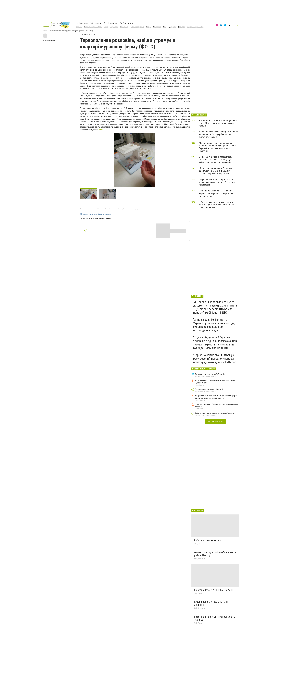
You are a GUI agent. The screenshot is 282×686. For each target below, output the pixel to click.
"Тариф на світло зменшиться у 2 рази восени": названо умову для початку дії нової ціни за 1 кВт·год (214, 358)
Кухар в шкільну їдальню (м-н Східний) (211, 603)
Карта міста (157, 27)
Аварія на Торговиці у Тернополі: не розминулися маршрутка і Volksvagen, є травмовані (218, 182)
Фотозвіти (181, 27)
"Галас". (101, 129)
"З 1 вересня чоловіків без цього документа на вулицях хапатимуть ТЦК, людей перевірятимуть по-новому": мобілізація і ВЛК (215, 307)
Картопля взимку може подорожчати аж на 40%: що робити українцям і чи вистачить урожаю (218, 134)
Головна (83, 23)
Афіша (106, 27)
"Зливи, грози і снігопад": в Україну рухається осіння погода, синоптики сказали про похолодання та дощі (214, 325)
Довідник (112, 23)
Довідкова (172, 27)
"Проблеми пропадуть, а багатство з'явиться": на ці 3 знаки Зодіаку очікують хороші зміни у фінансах (215, 171)
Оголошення (124, 27)
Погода (148, 27)
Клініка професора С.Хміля (93, 27)
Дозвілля (128, 23)
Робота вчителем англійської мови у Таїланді (214, 618)
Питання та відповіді (137, 27)
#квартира (93, 214)
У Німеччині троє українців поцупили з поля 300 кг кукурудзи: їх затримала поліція (218, 123)
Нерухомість (114, 27)
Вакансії (79, 27)
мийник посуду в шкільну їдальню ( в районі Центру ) (215, 554)
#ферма (108, 214)
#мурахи (101, 214)
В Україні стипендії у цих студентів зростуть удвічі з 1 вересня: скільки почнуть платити (216, 205)
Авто (164, 27)
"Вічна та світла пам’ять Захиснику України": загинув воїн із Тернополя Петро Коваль (216, 193)
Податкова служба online (195, 27)
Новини (98, 23)
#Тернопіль (84, 214)
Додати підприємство (215, 421)
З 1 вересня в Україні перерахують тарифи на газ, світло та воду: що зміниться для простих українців (215, 159)
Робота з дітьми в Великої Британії (213, 590)
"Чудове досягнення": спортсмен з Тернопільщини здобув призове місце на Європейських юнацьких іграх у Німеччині (219, 147)
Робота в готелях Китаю (207, 540)
